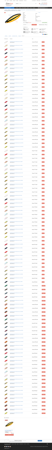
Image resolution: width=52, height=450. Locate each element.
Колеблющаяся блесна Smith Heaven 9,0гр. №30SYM (16, 390)
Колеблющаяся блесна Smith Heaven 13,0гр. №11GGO (16, 75)
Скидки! (17, 7)
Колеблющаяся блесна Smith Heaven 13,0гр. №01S (16, 41)
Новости (28, 7)
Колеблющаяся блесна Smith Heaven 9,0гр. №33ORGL (16, 401)
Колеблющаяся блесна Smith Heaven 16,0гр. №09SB (16, 120)
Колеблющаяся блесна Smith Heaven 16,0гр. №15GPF (16, 330)
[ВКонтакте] (42, 34)
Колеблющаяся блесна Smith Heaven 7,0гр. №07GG (16, 255)
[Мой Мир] (44, 34)
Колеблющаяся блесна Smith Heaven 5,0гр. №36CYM (16, 236)
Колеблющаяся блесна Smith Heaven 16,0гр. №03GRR (16, 101)
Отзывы (34, 7)
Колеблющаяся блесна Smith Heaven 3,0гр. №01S (16, 150)
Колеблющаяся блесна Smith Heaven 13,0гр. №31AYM (16, 86)
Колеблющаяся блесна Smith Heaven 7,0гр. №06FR (16, 251)
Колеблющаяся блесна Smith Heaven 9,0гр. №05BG (16, 281)
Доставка (11, 0)
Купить (35, 24)
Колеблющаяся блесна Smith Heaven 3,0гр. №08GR (16, 161)
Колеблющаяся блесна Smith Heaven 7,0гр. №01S (16, 240)
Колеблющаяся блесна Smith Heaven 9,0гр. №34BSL (16, 405)
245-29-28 (44, 3)
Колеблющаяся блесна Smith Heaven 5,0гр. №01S (16, 195)
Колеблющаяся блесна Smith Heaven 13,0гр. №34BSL (16, 311)
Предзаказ (43, 285)
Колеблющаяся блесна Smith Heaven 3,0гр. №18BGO (16, 180)
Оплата (8, 0)
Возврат (17, 0)
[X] (45, 34)
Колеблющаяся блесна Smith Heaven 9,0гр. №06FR (16, 360)
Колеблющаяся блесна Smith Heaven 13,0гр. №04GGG (16, 285)
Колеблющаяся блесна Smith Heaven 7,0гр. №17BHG (16, 270)
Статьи (31, 7)
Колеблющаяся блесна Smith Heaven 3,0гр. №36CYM (16, 191)
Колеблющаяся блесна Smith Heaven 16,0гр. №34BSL (16, 345)
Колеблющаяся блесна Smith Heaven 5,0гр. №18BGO (16, 225)
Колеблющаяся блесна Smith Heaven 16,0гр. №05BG (16, 105)
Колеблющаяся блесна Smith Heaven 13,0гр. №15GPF (16, 296)
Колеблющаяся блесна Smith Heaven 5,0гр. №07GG (16, 206)
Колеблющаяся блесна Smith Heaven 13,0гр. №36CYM (16, 90)
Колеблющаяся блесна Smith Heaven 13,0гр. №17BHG (16, 300)
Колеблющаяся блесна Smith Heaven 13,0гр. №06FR (16, 56)
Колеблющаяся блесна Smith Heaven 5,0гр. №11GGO (16, 221)
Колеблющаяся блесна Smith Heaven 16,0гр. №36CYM (16, 146)
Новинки (20, 7)
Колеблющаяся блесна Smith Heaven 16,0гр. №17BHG (16, 131)
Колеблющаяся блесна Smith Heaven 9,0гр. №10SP (16, 375)
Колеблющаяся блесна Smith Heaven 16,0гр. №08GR (16, 116)
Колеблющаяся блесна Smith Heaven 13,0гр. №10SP (16, 71)
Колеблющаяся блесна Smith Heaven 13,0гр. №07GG (16, 60)
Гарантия (14, 0)
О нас (5, 0)
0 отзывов (39, 12)
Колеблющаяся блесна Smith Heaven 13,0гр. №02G (16, 45)
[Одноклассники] (43, 34)
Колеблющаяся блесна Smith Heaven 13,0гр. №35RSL (16, 315)
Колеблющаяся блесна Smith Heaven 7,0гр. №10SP (16, 266)
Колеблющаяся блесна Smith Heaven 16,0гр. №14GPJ (16, 326)
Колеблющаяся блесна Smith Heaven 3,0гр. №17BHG (16, 176)
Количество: (24, 24)
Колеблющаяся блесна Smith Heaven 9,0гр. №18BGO (16, 386)
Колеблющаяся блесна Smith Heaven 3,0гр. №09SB (16, 165)
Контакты (25, 0)
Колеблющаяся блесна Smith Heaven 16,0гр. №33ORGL (16, 341)
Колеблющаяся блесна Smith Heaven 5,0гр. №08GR (16, 210)
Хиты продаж (24, 7)
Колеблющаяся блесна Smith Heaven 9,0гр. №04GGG (16, 356)
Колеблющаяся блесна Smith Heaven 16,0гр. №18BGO (16, 135)
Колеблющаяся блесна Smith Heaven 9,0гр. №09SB (16, 371)
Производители (21, 0)
